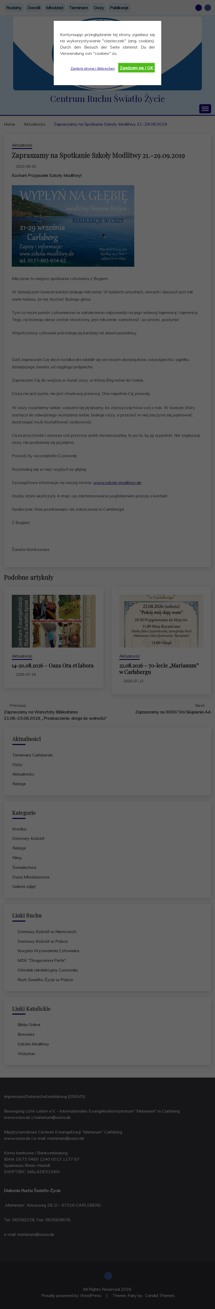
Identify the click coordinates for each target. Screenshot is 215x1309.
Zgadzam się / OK (136, 67)
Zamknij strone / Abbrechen (93, 68)
